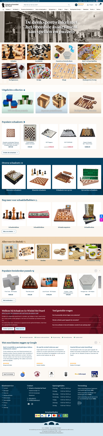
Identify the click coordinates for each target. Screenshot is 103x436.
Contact (80, 1)
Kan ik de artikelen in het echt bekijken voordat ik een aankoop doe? (71, 325)
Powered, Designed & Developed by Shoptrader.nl (51, 432)
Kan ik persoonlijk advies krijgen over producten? (66, 315)
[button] (98, 1)
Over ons (85, 1)
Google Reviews (53, 429)
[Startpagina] (3, 9)
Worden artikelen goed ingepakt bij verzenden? (65, 320)
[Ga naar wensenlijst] (96, 4)
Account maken (91, 1)
